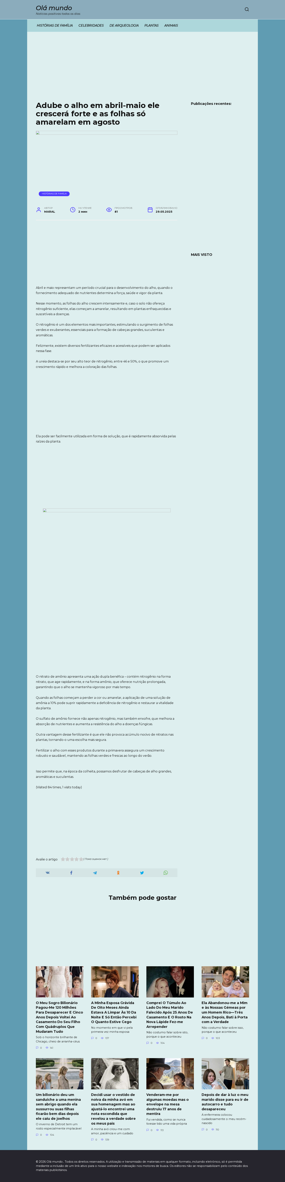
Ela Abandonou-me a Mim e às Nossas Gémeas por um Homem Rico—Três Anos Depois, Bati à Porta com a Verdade (225, 1012)
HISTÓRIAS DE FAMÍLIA (55, 25)
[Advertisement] (142, 69)
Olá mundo (54, 8)
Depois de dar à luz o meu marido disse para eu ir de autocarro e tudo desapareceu (225, 1102)
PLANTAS (151, 25)
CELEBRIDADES (91, 25)
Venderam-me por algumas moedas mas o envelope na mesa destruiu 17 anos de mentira (167, 1104)
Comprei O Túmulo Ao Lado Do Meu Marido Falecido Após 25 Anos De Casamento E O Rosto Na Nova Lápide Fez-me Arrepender (169, 1015)
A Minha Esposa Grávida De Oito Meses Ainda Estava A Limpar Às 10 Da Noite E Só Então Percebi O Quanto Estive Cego (113, 1012)
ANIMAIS (171, 25)
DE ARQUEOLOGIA (124, 25)
